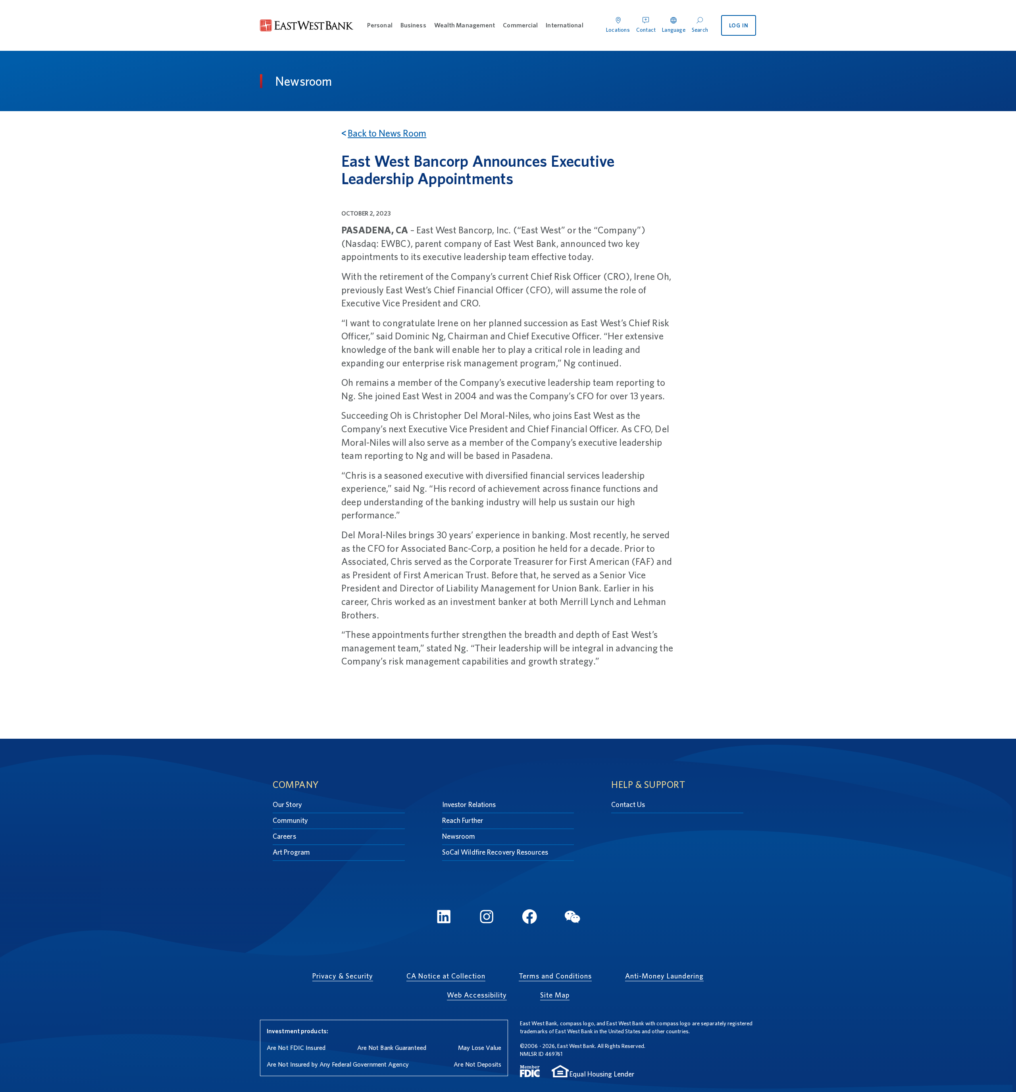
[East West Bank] (307, 25)
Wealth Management (464, 25)
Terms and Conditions (555, 976)
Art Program (291, 852)
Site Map (555, 995)
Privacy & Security (342, 976)
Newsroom (458, 836)
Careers (284, 836)
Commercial (520, 25)
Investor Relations (469, 804)
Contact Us (628, 804)
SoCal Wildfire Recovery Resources (495, 852)
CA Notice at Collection (445, 976)
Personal (380, 25)
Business (413, 25)
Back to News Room (387, 133)
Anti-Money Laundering (664, 976)
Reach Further (462, 820)
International (564, 25)
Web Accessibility (477, 995)
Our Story (287, 804)
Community (290, 820)
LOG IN (739, 25)
